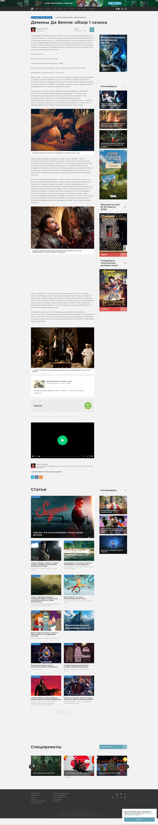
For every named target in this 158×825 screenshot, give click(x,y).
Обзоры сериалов (45, 17)
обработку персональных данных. (138, 813)
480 (92, 452)
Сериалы (36, 17)
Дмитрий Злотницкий (42, 28)
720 (92, 450)
